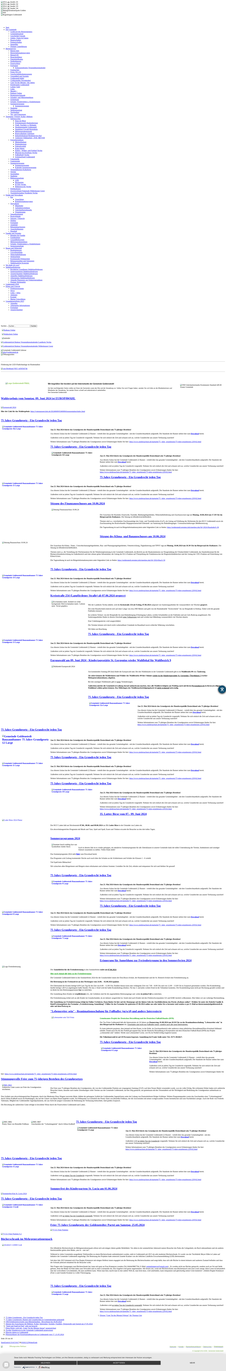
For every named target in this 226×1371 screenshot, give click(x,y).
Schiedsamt (14, 100)
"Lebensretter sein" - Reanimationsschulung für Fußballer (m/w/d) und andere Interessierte (106, 1011)
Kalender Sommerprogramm (25, 168)
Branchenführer (16, 57)
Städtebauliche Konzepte (19, 263)
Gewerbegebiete (16, 252)
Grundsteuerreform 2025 (15, 301)
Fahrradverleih (20, 146)
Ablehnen (45, 1363)
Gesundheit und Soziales (19, 76)
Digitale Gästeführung (18, 47)
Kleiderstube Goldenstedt (19, 85)
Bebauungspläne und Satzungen (22, 261)
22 (28, 1343)
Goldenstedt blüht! (17, 78)
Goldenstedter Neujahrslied (20, 80)
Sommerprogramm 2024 (65, 838)
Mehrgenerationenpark (23, 131)
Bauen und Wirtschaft (14, 248)
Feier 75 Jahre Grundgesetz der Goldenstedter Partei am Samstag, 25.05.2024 (97, 1224)
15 (14, 1343)
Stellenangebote (16, 110)
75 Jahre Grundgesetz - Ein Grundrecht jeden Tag (31, 420)
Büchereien (19, 182)
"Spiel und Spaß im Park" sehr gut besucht (21, 1326)
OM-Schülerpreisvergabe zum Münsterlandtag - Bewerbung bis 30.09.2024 (34, 1322)
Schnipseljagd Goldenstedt (25, 157)
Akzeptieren (119, 1363)
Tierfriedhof (14, 112)
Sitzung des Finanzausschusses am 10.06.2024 (77, 503)
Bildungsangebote (17, 178)
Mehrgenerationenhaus (18, 242)
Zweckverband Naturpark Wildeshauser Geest (27, 191)
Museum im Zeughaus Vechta (26, 153)
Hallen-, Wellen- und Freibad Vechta (28, 151)
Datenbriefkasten (16, 59)
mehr (192, 1363)
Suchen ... (4, 326)
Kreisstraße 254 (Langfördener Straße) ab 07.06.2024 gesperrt (88, 595)
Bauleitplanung (16, 250)
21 (26, 1343)
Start (7, 27)
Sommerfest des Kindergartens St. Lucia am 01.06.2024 (83, 1188)
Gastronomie (15, 161)
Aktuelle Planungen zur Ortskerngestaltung (26, 280)
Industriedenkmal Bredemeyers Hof (28, 136)
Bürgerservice (11, 49)
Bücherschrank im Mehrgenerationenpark (26, 1238)
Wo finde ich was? (12, 265)
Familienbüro (15, 238)
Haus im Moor (20, 121)
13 (11, 1343)
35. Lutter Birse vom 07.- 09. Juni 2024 (123, 813)
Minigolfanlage (20, 142)
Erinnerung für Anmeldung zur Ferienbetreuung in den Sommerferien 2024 (146, 960)
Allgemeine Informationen (20, 305)
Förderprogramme (17, 289)
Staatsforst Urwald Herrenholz (26, 129)
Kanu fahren (19, 148)
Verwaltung (14, 204)
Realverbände (15, 216)
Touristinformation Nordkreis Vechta (24, 193)
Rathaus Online (16, 93)
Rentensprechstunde (17, 95)
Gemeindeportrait (16, 34)
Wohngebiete (15, 257)
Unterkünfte (14, 159)
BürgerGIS (14, 55)
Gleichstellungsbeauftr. (23, 210)
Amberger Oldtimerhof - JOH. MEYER (30, 138)
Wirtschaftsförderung (18, 255)
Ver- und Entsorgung (18, 114)
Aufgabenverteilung (22, 208)
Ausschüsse (19, 199)
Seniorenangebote (17, 246)
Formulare (14, 66)
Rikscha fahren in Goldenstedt (17, 1332)
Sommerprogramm (17, 104)
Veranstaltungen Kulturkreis (20, 170)
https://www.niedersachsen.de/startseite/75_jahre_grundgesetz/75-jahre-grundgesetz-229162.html (165, 442)
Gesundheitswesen (17, 240)
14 (13, 1343)
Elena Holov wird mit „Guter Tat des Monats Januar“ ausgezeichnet (31, 1328)
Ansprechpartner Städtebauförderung (24, 274)
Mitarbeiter (19, 206)
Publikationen (15, 189)
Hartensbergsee (20, 144)
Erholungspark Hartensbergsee (26, 123)
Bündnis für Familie (17, 235)
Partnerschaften (16, 42)
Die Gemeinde (11, 30)
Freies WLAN (15, 72)
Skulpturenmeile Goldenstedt (26, 127)
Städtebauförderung (13, 267)
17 (18, 1343)
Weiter (31, 1343)
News (12, 291)
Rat (11, 197)
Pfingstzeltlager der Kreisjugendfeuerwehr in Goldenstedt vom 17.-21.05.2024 (35, 1334)
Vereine (13, 172)
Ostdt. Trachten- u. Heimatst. (25, 125)
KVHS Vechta (20, 184)
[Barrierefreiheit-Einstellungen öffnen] (222, 689)
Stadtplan (13, 108)
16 (16, 1343)
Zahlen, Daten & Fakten (19, 38)
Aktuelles (13, 303)
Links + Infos (15, 293)
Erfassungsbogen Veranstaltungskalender (30, 68)
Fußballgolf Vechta (22, 155)
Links (12, 89)
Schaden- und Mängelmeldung (21, 97)
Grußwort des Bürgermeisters (21, 32)
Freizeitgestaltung (16, 140)
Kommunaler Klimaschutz (20, 259)
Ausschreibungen (16, 229)
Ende (35, 1343)
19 (22, 1343)
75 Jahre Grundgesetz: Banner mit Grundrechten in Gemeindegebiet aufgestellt (35, 1320)
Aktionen (13, 295)
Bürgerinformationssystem (20, 53)
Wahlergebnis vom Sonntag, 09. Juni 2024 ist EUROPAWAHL (38, 398)
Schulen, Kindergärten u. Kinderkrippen (25, 102)
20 (24, 1343)
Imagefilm (14, 44)
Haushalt (13, 231)
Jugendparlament (16, 214)
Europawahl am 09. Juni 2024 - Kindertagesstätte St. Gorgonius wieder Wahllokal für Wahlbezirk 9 (110, 660)
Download (195, 434)
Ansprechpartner (16, 310)
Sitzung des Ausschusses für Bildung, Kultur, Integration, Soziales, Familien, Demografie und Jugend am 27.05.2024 (49, 1324)
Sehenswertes (15, 119)
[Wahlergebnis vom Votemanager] (8, 407)
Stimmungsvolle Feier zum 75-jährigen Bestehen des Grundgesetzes (42, 1078)
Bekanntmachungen (17, 227)
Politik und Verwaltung (14, 195)
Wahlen (13, 221)
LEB (17, 180)
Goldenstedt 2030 (12, 284)
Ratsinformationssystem (24, 201)
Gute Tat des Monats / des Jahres (22, 83)
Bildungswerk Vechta (23, 187)
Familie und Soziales (13, 233)
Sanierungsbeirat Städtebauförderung (24, 272)
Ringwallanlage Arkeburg (24, 134)
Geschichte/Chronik (17, 36)
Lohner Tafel (15, 87)
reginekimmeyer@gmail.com (157, 1266)
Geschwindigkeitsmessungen (21, 74)
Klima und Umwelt (13, 286)
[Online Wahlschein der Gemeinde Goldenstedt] (10, 334)
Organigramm (20, 212)
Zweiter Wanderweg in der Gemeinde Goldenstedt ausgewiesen (29, 1330)
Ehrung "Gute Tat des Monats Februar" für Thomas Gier (121, 1315)
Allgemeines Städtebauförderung (22, 278)
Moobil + (13, 91)
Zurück (7, 1343)
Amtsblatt (14, 225)
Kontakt (13, 297)
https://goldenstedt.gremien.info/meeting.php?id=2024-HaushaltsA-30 (193, 527)
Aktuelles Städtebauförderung (21, 276)
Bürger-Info (14, 51)
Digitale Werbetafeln (18, 282)
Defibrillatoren (15, 61)
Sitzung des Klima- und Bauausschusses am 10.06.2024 (132, 536)
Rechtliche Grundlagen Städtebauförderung (26, 269)
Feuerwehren (15, 64)
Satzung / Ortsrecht (17, 218)
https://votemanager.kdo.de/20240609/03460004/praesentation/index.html (57, 411)
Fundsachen (14, 70)
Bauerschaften (15, 40)
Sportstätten (14, 174)
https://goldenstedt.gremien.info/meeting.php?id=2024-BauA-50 (141, 560)
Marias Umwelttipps (17, 299)
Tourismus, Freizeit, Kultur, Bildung (19, 117)
